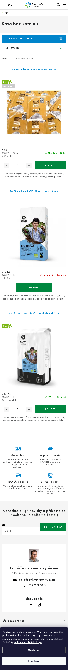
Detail (34, 287)
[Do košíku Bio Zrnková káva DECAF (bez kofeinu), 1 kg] (50, 409)
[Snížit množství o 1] (6, 165)
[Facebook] (31, 605)
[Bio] (34, 356)
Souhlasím (34, 661)
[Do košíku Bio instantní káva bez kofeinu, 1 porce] (50, 165)
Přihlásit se (53, 527)
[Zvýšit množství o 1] (29, 165)
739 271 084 (37, 585)
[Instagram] (39, 605)
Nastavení (34, 650)
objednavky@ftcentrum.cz (37, 580)
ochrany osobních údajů (28, 642)
